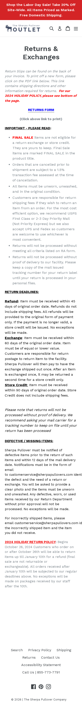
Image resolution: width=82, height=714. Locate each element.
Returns (29, 657)
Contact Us (50, 657)
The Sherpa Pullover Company (45, 699)
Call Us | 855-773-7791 (41, 672)
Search (17, 650)
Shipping (64, 650)
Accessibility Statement (41, 665)
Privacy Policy (39, 650)
